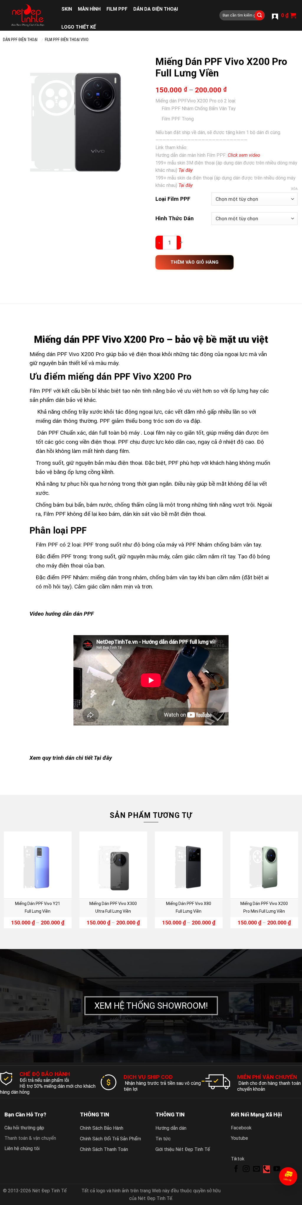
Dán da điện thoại (155, 9)
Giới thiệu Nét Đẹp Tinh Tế (182, 1149)
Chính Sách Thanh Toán (104, 1149)
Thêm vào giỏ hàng (194, 262)
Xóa (294, 189)
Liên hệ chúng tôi (22, 1148)
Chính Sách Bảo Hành (101, 1128)
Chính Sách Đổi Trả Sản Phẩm (110, 1139)
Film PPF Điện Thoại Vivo (66, 39)
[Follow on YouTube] (276, 1169)
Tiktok (237, 1159)
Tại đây (103, 757)
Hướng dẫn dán (170, 1128)
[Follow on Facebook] (236, 1169)
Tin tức (163, 1139)
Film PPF (116, 9)
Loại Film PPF (173, 198)
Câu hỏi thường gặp (24, 1128)
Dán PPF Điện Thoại (20, 39)
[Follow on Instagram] (246, 1169)
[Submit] (259, 15)
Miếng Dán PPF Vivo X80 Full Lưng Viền (188, 907)
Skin (66, 9)
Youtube (239, 1138)
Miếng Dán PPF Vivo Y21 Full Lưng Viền (37, 907)
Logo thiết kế (78, 27)
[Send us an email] (256, 1169)
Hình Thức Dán (174, 218)
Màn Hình (89, 9)
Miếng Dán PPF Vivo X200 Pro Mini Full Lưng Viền (264, 907)
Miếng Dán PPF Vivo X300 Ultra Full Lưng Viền (113, 907)
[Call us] (266, 1169)
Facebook (241, 1128)
